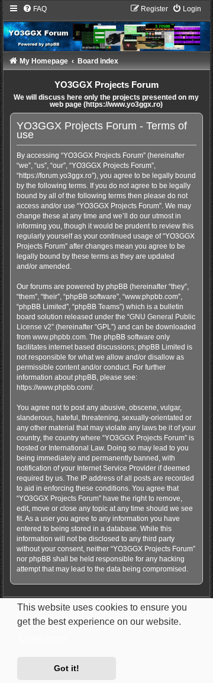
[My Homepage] (107, 28)
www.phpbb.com (59, 337)
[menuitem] (34, 9)
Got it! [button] (66, 668)
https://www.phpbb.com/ (54, 387)
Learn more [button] (43, 638)
